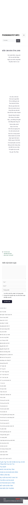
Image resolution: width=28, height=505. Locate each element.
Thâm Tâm (2, 391)
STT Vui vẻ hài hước (4, 380)
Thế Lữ (1, 397)
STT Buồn (2, 366)
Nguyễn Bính (3, 346)
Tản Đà (1, 386)
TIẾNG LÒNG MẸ (5, 475)
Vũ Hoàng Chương (4, 448)
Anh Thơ (2, 311)
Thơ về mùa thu (3, 420)
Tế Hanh (2, 388)
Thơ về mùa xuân (4, 423)
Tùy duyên (3, 466)
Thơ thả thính (3, 406)
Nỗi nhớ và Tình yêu (4, 357)
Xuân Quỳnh (3, 454)
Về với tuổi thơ (3, 443)
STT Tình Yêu (3, 377)
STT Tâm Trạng (3, 371)
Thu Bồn (2, 428)
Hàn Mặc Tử (2, 323)
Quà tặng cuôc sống (4, 360)
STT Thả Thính (3, 374)
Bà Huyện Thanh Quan (5, 314)
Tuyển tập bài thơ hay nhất (6, 440)
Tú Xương (2, 437)
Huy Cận (2, 331)
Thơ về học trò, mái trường (6, 417)
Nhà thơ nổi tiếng (4, 351)
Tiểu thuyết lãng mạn (4, 431)
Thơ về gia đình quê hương (6, 414)
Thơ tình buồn (7, 251)
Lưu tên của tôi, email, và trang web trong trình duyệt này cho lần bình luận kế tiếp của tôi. (14, 295)
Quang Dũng (3, 363)
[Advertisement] (14, 16)
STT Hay (2, 368)
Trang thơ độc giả (4, 434)
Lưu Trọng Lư (3, 340)
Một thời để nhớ (3, 343)
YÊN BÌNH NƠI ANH (8, 253)
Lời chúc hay (3, 337)
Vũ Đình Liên (3, 446)
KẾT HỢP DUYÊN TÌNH (6, 485)
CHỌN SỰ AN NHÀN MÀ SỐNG (9, 472)
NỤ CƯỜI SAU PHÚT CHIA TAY (9, 477)
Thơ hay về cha (3, 400)
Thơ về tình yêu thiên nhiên (6, 426)
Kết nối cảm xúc (3, 334)
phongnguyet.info (10, 35)
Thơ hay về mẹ (3, 403)
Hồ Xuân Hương (3, 328)
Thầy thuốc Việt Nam (4, 394)
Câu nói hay (2, 317)
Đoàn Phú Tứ (3, 320)
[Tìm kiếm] (18, 40)
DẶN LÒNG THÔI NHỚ (8, 255)
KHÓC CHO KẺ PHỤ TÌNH (7, 469)
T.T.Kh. (1, 383)
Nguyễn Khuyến (3, 348)
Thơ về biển (2, 411)
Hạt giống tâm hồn (4, 326)
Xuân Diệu (2, 451)
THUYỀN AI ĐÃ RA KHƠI (7, 480)
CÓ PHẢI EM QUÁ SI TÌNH (7, 483)
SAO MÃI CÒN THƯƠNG (7, 488)
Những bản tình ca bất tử (5, 354)
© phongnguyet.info (10, 499)
